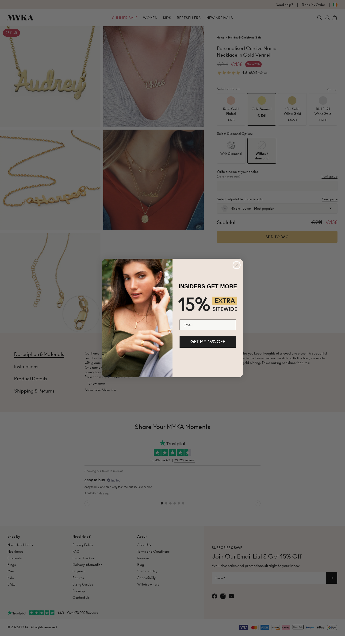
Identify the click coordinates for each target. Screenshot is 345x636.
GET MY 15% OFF (207, 341)
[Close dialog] (236, 265)
